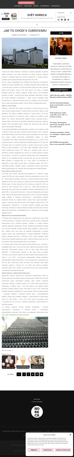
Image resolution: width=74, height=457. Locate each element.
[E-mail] (68, 19)
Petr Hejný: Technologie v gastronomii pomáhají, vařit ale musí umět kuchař (60, 125)
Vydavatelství (18, 5)
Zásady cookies (37, 454)
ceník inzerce (28, 5)
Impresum (63, 454)
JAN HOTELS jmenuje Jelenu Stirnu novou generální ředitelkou (61, 143)
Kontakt (37, 399)
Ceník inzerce (37, 402)
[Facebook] (62, 19)
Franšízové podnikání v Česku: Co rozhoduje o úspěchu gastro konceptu (60, 134)
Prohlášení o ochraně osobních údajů (50, 454)
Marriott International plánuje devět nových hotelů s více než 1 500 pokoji (60, 105)
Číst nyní (5, 18)
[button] (70, 435)
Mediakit (36, 5)
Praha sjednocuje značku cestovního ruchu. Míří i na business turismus (58, 115)
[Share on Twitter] (28, 374)
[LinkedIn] (65, 19)
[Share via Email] (41, 374)
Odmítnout (48, 450)
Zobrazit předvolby (63, 450)
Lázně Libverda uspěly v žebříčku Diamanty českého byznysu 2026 (61, 96)
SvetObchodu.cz (45, 5)
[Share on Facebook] (24, 374)
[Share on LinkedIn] (37, 374)
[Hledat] (70, 12)
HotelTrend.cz (56, 5)
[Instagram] (58, 19)
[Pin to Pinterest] (33, 374)
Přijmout (34, 450)
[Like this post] (19, 374)
